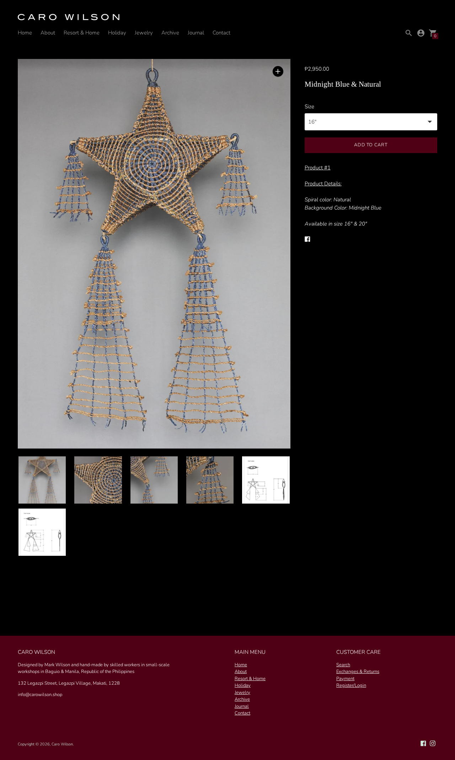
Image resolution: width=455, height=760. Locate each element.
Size (309, 107)
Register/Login (351, 685)
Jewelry (144, 32)
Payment (345, 678)
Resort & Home (82, 32)
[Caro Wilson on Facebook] (423, 743)
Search (343, 665)
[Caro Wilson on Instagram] (432, 743)
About (48, 32)
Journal (196, 32)
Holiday (117, 32)
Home (25, 32)
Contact (221, 32)
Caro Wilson (62, 744)
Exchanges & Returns (357, 671)
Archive (170, 32)
